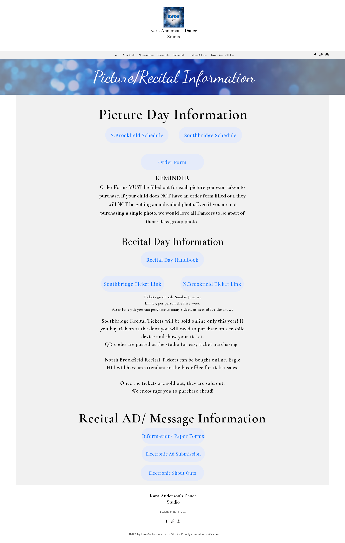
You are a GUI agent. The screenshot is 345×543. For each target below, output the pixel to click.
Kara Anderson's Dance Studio (173, 33)
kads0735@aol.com (173, 512)
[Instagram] (327, 55)
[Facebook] (315, 55)
